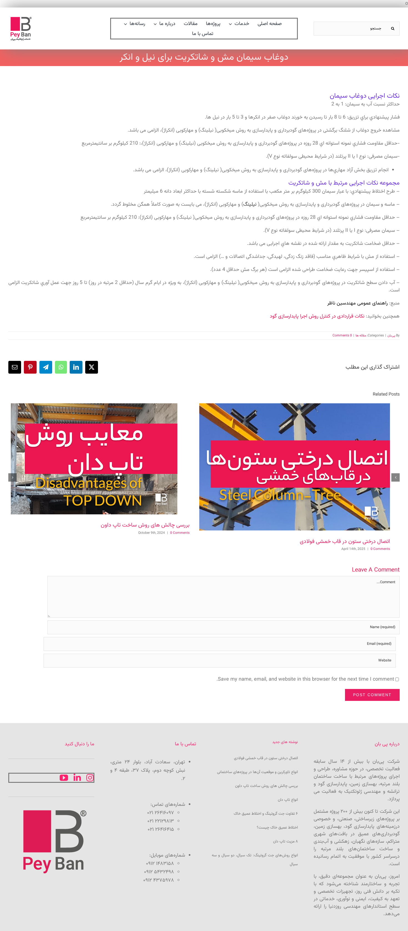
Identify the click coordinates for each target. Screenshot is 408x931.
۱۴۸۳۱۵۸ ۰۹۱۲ (160, 864)
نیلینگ (249, 204)
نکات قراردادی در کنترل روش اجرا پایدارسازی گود (317, 316)
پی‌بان (391, 335)
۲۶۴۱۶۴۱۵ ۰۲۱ (161, 830)
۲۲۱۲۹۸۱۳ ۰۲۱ (160, 821)
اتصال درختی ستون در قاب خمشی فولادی (345, 541)
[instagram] (90, 778)
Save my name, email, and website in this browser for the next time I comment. (305, 679)
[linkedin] (77, 778)
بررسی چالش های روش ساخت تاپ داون (145, 525)
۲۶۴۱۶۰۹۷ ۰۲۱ (160, 813)
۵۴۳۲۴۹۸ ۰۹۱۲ (159, 872)
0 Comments (342, 335)
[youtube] (64, 778)
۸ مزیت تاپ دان (285, 842)
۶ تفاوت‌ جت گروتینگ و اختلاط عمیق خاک (266, 814)
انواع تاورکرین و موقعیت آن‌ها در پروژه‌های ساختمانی (257, 772)
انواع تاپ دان (288, 800)
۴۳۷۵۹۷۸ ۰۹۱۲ (158, 880)
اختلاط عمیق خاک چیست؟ (277, 828)
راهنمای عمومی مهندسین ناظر (357, 303)
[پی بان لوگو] (21, 18)
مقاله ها (361, 335)
